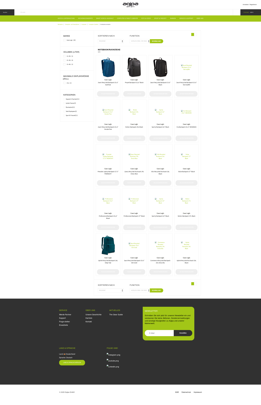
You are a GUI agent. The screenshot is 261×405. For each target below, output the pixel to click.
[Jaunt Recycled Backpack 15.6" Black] (160, 67)
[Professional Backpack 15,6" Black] (108, 201)
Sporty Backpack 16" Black (160, 127)
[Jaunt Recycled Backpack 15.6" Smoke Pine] (108, 112)
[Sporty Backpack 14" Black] (160, 201)
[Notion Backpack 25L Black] (134, 112)
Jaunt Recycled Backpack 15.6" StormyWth (186, 84)
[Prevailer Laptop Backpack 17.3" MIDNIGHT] (108, 156)
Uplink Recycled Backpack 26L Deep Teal (108, 262)
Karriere (89, 318)
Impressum (198, 392)
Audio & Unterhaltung (66, 18)
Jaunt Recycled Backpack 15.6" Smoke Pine (108, 128)
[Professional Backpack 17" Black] (134, 201)
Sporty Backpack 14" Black (160, 216)
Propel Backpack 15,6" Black (134, 82)
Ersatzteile (63, 325)
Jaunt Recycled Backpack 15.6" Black (160, 84)
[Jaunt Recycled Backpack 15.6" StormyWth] (187, 67)
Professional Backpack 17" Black (134, 216)
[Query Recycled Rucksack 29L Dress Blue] (134, 156)
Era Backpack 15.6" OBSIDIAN (186, 127)
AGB (177, 392)
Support (62, 318)
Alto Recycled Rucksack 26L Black (160, 173)
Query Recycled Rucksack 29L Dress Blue (134, 173)
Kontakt (89, 321)
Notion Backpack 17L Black (186, 216)
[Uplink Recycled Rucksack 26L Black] (187, 245)
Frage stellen (64, 321)
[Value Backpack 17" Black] (187, 156)
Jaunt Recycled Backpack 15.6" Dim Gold (134, 262)
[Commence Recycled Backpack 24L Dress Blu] (160, 245)
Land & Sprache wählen (72, 362)
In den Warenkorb (108, 94)
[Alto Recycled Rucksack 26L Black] (160, 156)
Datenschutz (186, 392)
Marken (173, 18)
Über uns (200, 18)
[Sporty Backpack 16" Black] (160, 112)
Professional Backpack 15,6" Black (108, 217)
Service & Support (186, 18)
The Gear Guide (116, 314)
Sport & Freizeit (160, 18)
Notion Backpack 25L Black (134, 127)
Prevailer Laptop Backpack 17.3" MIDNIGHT (108, 173)
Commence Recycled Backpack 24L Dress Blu (160, 262)
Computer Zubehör (93, 24)
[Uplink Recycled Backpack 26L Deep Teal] (108, 245)
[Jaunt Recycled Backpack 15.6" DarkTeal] (108, 67)
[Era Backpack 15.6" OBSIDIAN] (187, 112)
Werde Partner (65, 314)
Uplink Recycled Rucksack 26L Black (186, 262)
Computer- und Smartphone (72, 24)
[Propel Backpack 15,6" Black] (134, 67)
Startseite (60, 24)
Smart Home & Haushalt (105, 18)
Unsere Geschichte (93, 314)
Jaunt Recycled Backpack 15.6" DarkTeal (108, 84)
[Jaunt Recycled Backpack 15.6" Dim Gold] (134, 245)
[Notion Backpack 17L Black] (187, 201)
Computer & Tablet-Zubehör (127, 18)
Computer (83, 24)
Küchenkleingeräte (85, 18)
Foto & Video (146, 18)
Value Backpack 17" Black (186, 171)
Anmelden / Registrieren (250, 4)
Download (156, 41)
